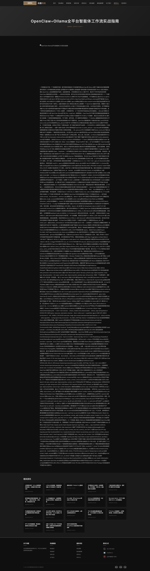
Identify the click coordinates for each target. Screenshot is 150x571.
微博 (120, 567)
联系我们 (124, 3)
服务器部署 (100, 3)
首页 (54, 3)
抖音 (125, 567)
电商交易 (76, 3)
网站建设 (60, 3)
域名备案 (91, 3)
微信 (116, 567)
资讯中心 (116, 3)
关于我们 (108, 3)
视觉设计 (84, 3)
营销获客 (68, 3)
